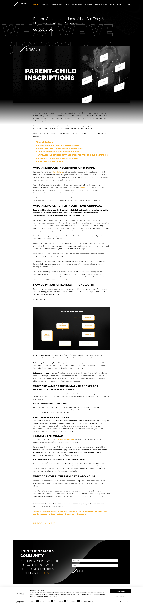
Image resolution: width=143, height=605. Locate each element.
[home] (20, 4)
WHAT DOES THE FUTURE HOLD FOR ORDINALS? (58, 158)
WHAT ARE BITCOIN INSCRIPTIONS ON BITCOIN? (59, 145)
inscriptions (58, 172)
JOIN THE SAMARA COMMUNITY (52, 161)
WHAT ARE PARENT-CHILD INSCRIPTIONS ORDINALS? (61, 148)
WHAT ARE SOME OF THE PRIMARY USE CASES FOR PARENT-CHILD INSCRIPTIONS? (74, 155)
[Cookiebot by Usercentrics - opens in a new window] (19, 602)
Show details (87, 601)
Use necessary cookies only (120, 601)
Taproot (82, 187)
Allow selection (120, 596)
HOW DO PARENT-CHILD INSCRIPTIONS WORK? (59, 151)
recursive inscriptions (66, 439)
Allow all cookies (120, 591)
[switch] (53, 601)
